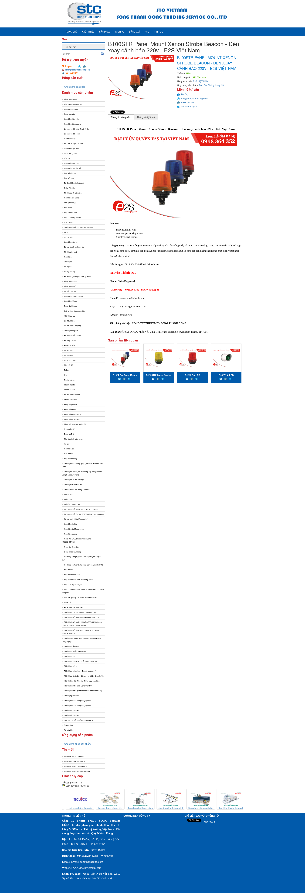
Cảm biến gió (69, 448)
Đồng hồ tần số (70, 286)
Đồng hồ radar (69, 114)
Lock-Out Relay (70, 360)
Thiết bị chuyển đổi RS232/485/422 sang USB (81, 617)
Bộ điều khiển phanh (72, 394)
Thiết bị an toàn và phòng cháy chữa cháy (80, 612)
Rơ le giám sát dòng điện (73, 607)
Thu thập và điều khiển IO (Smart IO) (78, 720)
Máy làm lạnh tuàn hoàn (73, 439)
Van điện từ (68, 355)
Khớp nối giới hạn (70, 404)
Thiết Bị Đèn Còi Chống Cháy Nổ (76, 489)
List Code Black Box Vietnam (75, 761)
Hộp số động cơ (70, 173)
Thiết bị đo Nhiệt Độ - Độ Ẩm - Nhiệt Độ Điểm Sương (84, 676)
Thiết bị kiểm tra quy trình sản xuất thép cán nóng (83, 690)
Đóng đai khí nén (70, 306)
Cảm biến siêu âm (71, 242)
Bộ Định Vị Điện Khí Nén (73, 143)
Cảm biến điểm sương (72, 124)
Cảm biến (67, 256)
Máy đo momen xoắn (72, 574)
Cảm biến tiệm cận (71, 163)
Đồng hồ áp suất (70, 281)
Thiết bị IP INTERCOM (73, 484)
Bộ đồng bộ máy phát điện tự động (77, 276)
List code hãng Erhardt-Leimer (76, 766)
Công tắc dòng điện (71, 546)
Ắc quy (67, 443)
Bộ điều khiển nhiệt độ (72, 325)
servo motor (69, 237)
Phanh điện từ (69, 384)
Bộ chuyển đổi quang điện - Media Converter (81, 509)
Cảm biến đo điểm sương (73, 296)
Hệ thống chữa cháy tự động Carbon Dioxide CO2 (83, 564)
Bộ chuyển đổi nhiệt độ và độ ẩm (76, 128)
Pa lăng (67, 232)
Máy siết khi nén (70, 212)
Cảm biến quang (70, 533)
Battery (67, 370)
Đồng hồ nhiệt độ (70, 99)
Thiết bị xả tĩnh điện (71, 715)
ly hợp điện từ (69, 429)
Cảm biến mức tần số (72, 168)
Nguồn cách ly (69, 379)
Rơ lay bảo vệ (69, 271)
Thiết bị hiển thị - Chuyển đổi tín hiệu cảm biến (81, 680)
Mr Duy (185, 94)
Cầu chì (67, 158)
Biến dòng (68, 499)
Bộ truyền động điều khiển (74, 247)
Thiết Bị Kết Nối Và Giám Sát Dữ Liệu (78, 227)
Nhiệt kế (67, 602)
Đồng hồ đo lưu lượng (72, 551)
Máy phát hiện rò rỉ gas (73, 584)
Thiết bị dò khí (69, 656)
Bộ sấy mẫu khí (70, 291)
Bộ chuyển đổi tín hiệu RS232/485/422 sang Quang (84, 514)
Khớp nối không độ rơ (72, 414)
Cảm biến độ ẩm (70, 301)
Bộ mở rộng (68, 350)
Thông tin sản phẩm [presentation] (121, 117)
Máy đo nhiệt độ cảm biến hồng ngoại (78, 579)
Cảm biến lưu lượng (71, 197)
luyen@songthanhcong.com (77, 69)
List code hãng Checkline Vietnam (77, 771)
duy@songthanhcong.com (194, 98)
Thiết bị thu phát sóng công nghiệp (77, 700)
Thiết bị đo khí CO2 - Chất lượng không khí (80, 661)
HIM (65, 375)
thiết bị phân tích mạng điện (74, 311)
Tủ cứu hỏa (68, 730)
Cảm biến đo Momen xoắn (74, 529)
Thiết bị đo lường (70, 666)
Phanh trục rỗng (70, 399)
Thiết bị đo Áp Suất (71, 646)
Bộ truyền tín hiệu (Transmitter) (76, 519)
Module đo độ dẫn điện (72, 192)
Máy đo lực (68, 569)
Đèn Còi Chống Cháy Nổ (211, 85)
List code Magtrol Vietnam (74, 756)
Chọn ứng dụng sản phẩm (77, 743)
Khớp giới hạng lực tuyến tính (75, 424)
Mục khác (68, 207)
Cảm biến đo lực (70, 524)
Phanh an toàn (69, 389)
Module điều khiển (71, 252)
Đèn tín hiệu (68, 453)
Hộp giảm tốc (69, 178)
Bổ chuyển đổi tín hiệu (72, 335)
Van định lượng (69, 202)
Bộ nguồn (67, 266)
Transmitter (68, 725)
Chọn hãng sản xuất (74, 86)
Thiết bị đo (68, 261)
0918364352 (187, 102)
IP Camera (68, 494)
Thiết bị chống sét (71, 330)
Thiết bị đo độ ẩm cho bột (74, 479)
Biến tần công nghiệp (72, 504)
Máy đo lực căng (70, 458)
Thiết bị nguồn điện (71, 695)
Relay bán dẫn (69, 345)
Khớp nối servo (70, 409)
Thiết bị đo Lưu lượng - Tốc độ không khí (79, 671)
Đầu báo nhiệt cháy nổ (72, 104)
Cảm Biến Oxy (69, 138)
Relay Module (69, 188)
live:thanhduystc (189, 106)
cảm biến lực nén (70, 153)
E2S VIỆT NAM (200, 81)
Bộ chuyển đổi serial (72, 133)
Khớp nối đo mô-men (72, 419)
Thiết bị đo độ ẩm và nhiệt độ (75, 651)
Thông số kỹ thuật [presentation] (146, 117)
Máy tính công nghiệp (72, 217)
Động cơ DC (69, 434)
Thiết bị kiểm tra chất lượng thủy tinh (78, 685)
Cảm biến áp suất (71, 109)
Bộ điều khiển (69, 320)
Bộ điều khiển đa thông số (74, 183)
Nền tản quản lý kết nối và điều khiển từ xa (80, 597)
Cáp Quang (68, 222)
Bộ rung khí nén (70, 340)
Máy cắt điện (69, 365)
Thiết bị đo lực (69, 315)
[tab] (121, 117)
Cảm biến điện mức (71, 119)
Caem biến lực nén (71, 148)
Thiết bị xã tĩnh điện (71, 710)
